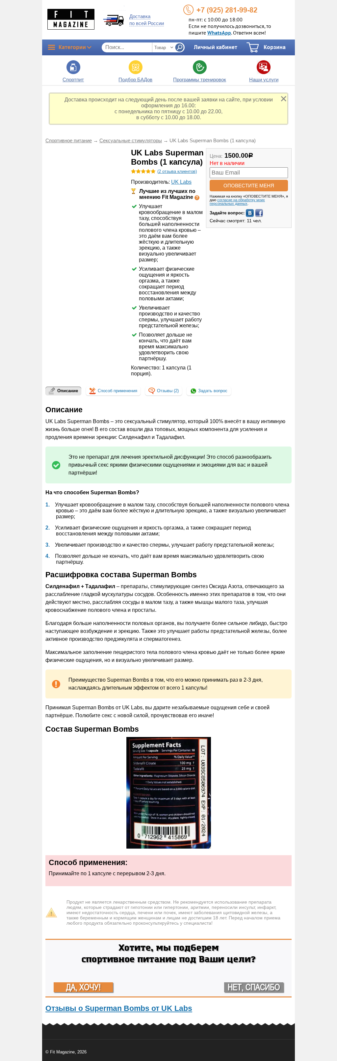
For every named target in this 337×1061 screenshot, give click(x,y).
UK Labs (181, 182)
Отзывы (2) (168, 390)
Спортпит (73, 79)
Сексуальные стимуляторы (130, 140)
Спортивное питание (68, 140)
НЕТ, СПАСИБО (254, 987)
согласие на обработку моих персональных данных (237, 201)
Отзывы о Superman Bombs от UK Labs (118, 1008)
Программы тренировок (199, 79)
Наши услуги (263, 79)
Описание (67, 390)
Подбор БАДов (135, 79)
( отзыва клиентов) (177, 171)
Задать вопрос (212, 390)
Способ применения (117, 390)
